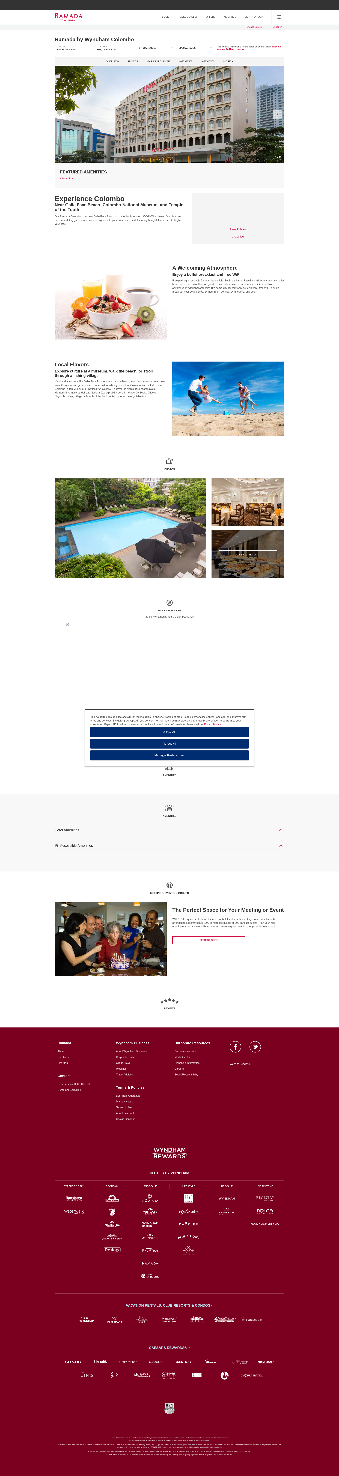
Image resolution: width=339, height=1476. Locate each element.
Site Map (63, 1062)
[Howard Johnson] (112, 1237)
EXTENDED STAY (74, 1186)
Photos (133, 61)
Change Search (254, 27)
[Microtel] (112, 1225)
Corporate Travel (125, 1057)
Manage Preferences (169, 755)
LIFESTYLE (188, 1186)
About (61, 1051)
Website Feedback (240, 1063)
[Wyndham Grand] (265, 1225)
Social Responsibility (186, 1074)
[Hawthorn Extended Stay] (74, 1199)
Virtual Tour (238, 236)
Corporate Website (185, 1051)
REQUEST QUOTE (209, 940)
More (227, 61)
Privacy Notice (124, 1101)
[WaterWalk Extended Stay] (74, 1212)
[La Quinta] (150, 1199)
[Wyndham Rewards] (169, 1153)
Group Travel (123, 1062)
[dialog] (169, 738)
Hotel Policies (238, 229)
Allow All (169, 732)
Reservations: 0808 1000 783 (74, 1084)
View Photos (248, 555)
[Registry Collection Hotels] (265, 1199)
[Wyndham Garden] (150, 1225)
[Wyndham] (227, 1199)
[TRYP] (189, 1199)
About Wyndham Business (131, 1051)
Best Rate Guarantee (128, 1095)
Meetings (121, 1068)
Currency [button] (277, 27)
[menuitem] (167, 17)
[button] (61, 114)
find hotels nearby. (235, 49)
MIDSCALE (150, 1186)
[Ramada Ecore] (150, 1276)
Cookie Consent (125, 1118)
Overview (112, 61)
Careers (179, 1068)
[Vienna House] (189, 1237)
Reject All (170, 743)
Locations (63, 1057)
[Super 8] (112, 1212)
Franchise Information (187, 1062)
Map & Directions (158, 61)
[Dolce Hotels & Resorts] (265, 1212)
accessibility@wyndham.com (184, 1445)
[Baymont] (150, 1250)
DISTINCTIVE (265, 1186)
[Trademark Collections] (227, 1212)
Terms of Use (124, 1107)
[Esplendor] (189, 1212)
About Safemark (125, 1113)
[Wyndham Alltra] (189, 1250)
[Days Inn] (112, 1199)
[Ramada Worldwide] (150, 1263)
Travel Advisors (125, 1074)
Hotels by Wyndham (169, 1173)
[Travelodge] (112, 1250)
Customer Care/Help (69, 1089)
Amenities (185, 61)
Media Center (182, 1057)
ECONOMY (112, 1186)
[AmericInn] (150, 1237)
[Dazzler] (189, 1225)
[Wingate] (150, 1212)
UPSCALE (227, 1186)
